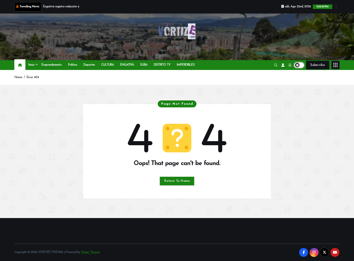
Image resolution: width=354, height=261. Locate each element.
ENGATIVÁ (127, 64)
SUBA (143, 64)
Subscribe (317, 65)
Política (72, 64)
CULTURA (107, 64)
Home (18, 77)
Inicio (31, 64)
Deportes (89, 64)
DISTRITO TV (162, 64)
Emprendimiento (51, 64)
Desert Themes (90, 252)
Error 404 (32, 77)
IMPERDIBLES (186, 64)
